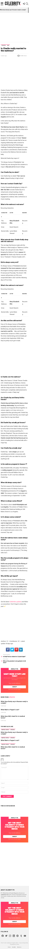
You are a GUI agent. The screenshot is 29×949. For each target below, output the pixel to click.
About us (19, 947)
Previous (1, 10)
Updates (12, 697)
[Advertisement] (14, 27)
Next (28, 10)
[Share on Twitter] (12, 650)
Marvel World (5, 729)
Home (9, 947)
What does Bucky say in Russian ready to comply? (13, 9)
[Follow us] (24, 4)
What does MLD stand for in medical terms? (13, 717)
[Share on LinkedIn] (21, 650)
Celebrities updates (15, 601)
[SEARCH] (27, 4)
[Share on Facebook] (8, 650)
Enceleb (14, 947)
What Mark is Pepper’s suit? (10, 710)
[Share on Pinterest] (16, 650)
